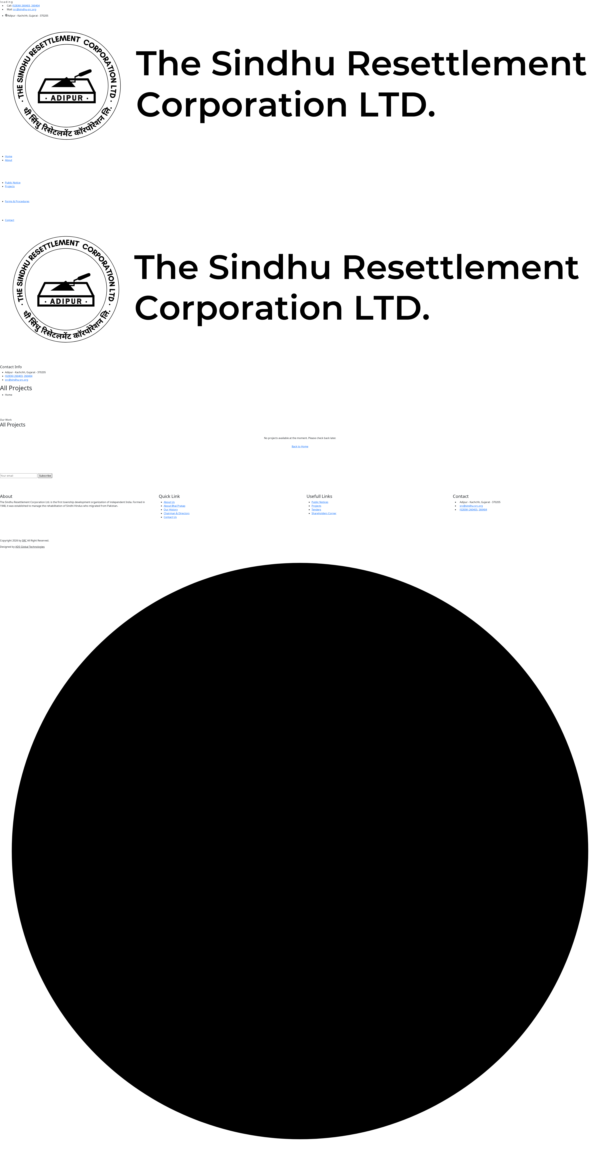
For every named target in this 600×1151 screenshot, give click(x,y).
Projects (10, 186)
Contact (9, 220)
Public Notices (320, 502)
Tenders (316, 509)
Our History (171, 509)
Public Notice (12, 182)
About (8, 160)
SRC (24, 540)
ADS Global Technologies (30, 546)
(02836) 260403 (21, 5)
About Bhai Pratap (174, 506)
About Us (169, 502)
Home (8, 156)
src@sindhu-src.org (24, 9)
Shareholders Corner (324, 513)
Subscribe (45, 475)
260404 (35, 5)
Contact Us (170, 517)
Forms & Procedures (17, 201)
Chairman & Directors (177, 513)
